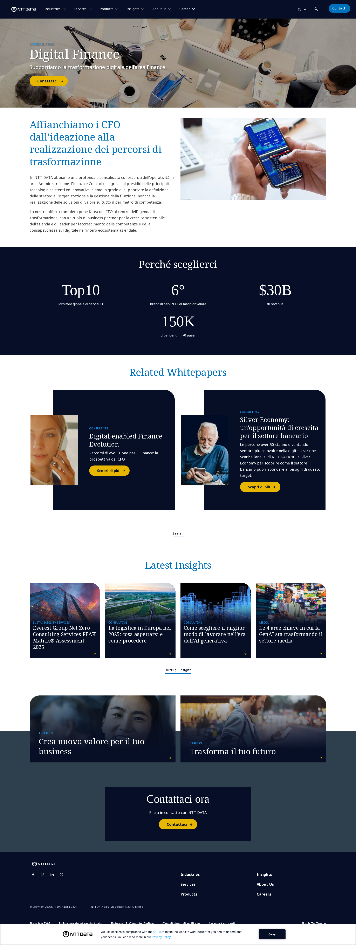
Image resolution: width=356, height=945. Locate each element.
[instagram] (42, 874)
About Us (265, 884)
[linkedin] (52, 874)
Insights (264, 874)
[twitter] (61, 874)
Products (188, 894)
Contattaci (47, 81)
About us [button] (159, 9)
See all (178, 533)
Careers (264, 894)
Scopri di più (108, 470)
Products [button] (106, 9)
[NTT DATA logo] (18, 9)
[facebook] (33, 874)
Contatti (339, 8)
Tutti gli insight (178, 670)
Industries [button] (52, 9)
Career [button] (184, 9)
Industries (190, 874)
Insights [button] (132, 9)
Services (188, 884)
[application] (178, 934)
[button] (317, 8)
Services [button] (80, 9)
